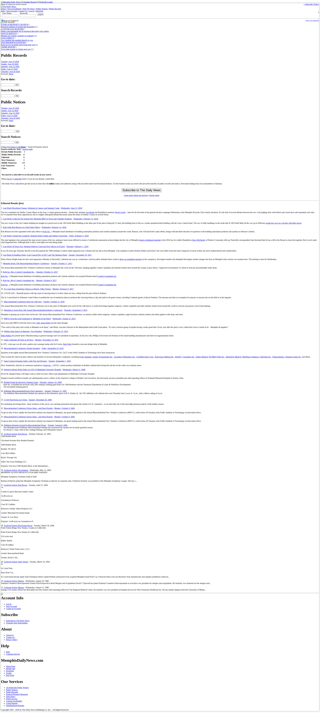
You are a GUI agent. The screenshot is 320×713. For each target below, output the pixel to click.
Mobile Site (10, 669)
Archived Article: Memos (14, 581)
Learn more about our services (136, 195)
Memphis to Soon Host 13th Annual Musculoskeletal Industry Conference (33, 310)
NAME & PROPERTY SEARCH (14, 24)
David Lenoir (120, 212)
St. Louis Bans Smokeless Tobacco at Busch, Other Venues (27, 289)
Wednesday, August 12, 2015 (64, 319)
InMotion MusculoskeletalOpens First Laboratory (23, 391)
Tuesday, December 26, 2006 (40, 400)
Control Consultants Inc (107, 276)
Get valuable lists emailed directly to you (17, 40)
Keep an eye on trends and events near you (18, 45)
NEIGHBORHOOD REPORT (13, 42)
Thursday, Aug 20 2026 (10, 72)
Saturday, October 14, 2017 (47, 272)
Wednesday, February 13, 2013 (56, 331)
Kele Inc (46, 232)
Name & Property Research (17, 694)
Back (11, 74)
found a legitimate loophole (150, 240)
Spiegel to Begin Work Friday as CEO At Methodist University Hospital (32, 370)
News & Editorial (14, 9)
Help (3, 11)
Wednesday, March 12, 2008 (74, 370)
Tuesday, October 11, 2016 (53, 302)
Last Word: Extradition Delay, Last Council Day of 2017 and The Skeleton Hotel (35, 255)
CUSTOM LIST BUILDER (12, 29)
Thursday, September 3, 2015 (75, 310)
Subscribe (39, 11)
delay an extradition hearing (131, 259)
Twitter (9, 673)
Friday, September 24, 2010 (53, 348)
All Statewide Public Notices (17, 688)
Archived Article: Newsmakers (16, 470)
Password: (24, 13)
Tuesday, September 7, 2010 (59, 361)
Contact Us (22, 11)
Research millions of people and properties (17, 27)
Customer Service (13, 654)
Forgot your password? (312, 20)
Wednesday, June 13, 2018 (71, 208)
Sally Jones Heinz (43, 323)
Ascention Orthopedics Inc (124, 357)
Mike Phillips (6, 336)
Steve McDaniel (198, 240)
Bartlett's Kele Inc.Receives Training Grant (21, 382)
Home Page (10, 666)
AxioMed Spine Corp (144, 357)
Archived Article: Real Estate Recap (18, 526)
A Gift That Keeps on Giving (16, 400)
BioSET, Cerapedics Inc (184, 357)
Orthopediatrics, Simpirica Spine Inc (286, 357)
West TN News (28, 9)
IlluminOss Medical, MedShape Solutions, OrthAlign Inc (248, 357)
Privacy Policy (12, 640)
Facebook (10, 671)
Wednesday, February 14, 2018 (86, 219)
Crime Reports (12, 703)
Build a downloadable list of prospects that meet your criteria (25, 31)
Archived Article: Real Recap (15, 434)
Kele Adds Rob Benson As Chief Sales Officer (21, 227)
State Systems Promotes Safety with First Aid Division (25, 361)
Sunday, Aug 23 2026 (9, 64)
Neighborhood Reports (15, 706)
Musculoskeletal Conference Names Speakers (22, 348)
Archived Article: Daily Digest (16, 562)
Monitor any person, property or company (17, 36)
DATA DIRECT (7, 38)
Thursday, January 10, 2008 (51, 382)
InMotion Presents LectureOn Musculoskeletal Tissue (25, 425)
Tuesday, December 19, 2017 (80, 255)
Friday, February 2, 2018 (79, 236)
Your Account (11, 11)
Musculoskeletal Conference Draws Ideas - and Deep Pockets (28, 408)
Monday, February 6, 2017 (63, 289)
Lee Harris (90, 212)
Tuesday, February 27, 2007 (56, 391)
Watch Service (11, 699)
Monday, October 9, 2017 (46, 280)
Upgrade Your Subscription (17, 623)
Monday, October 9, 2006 (64, 408)
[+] (36, 27)
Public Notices (42, 9)
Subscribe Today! (311, 4)
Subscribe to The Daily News (17, 621)
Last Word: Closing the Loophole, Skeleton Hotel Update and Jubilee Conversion (35, 236)
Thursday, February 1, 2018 (77, 246)
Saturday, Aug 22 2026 (10, 67)
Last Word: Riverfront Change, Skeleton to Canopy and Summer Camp (31, 208)
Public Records (55, 9)
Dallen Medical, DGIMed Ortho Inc (210, 357)
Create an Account (13, 609)
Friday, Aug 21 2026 (9, 69)
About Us (10, 635)
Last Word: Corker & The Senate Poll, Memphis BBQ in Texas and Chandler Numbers (37, 219)
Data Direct (10, 697)
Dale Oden (67, 344)
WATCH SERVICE (9, 33)
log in (9, 179)
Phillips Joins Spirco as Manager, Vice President (23, 331)
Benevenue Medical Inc (164, 357)
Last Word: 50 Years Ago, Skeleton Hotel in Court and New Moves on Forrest (34, 246)
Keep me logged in (11, 21)
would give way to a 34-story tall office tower (283, 223)
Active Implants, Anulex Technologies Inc (95, 357)
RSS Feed (10, 675)
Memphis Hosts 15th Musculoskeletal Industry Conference (26, 263)
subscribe (18, 179)
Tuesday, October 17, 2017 (61, 263)
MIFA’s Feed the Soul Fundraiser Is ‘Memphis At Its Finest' (27, 319)
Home (3, 9)
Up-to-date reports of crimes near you (15, 49)
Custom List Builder (14, 701)
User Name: (7, 13)
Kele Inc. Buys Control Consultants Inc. (19, 272)
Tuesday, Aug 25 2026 (10, 62)
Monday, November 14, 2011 (46, 340)
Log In (31, 11)
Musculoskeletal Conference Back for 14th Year (23, 302)
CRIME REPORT (8, 47)
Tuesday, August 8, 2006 (57, 425)
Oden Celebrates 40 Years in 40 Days (19, 340)
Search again (27, 149)
